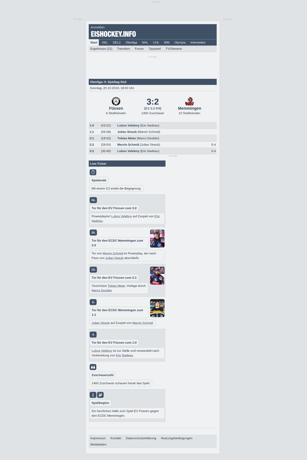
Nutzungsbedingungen (177, 438)
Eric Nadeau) (150, 125)
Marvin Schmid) (149, 132)
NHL (145, 42)
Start (93, 42)
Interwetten (198, 42)
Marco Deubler (102, 290)
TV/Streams (174, 48)
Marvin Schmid (128, 144)
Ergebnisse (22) (101, 48)
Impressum (98, 438)
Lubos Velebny (128, 125)
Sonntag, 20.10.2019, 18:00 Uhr (112, 88)
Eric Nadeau (124, 355)
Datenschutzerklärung (141, 438)
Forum (139, 48)
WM (166, 42)
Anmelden (98, 27)
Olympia (180, 42)
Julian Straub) (150, 144)
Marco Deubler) (148, 138)
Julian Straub (127, 132)
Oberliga (131, 42)
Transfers (123, 48)
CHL (156, 42)
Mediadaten (98, 444)
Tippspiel (155, 48)
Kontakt (115, 438)
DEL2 (117, 42)
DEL (105, 42)
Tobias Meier (126, 138)
